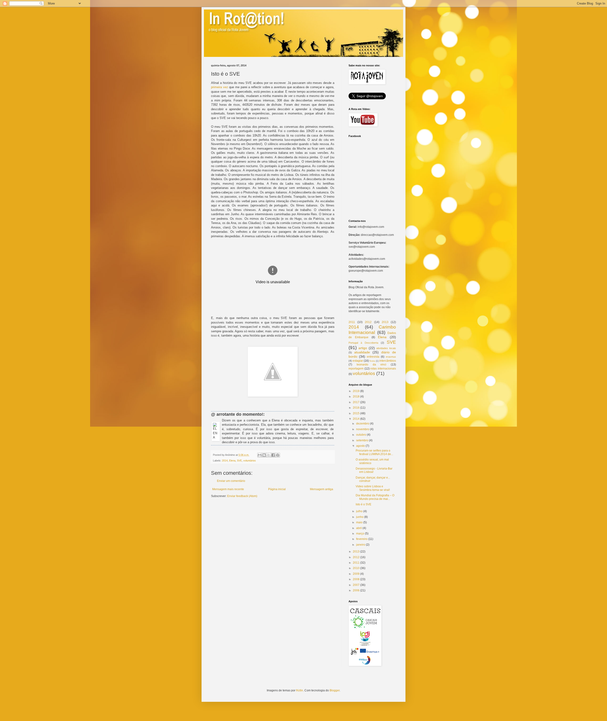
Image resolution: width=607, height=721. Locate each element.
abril (359, 528)
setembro (362, 440)
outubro (361, 434)
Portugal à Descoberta (363, 342)
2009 (356, 573)
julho (359, 511)
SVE (239, 460)
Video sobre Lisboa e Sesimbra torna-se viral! (373, 488)
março (360, 533)
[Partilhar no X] (268, 455)
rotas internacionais (383, 368)
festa (372, 361)
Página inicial (277, 489)
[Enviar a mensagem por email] (259, 455)
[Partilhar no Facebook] (273, 455)
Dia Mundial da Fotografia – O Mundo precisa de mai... (375, 497)
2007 (356, 585)
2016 (356, 407)
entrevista (373, 356)
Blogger (335, 690)
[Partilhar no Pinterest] (277, 455)
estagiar (358, 360)
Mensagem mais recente (228, 489)
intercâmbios (387, 360)
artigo (363, 348)
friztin (299, 690)
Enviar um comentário (231, 481)
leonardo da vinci (371, 364)
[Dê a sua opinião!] (264, 455)
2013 (385, 322)
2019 (356, 391)
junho (359, 517)
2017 (356, 402)
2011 (352, 322)
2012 (368, 322)
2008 (356, 579)
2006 (356, 590)
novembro (362, 429)
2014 (225, 460)
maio (359, 522)
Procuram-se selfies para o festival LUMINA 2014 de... (374, 452)
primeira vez (219, 87)
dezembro (362, 423)
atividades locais (386, 348)
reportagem (356, 368)
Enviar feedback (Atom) (242, 496)
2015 (356, 413)
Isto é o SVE (363, 504)
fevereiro (362, 539)
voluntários (249, 460)
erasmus (391, 356)
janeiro (360, 544)
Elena (232, 460)
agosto (360, 445)
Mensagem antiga (321, 489)
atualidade (362, 352)
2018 (356, 396)
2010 (356, 568)
